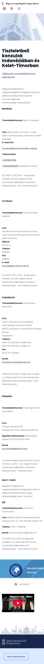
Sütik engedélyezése (16, 656)
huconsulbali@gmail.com (14, 448)
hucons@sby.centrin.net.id (15, 265)
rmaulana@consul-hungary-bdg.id (19, 148)
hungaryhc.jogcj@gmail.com (16, 362)
